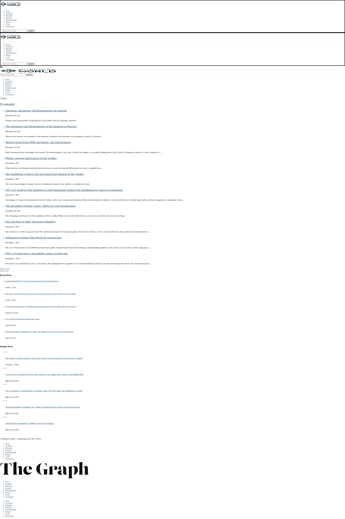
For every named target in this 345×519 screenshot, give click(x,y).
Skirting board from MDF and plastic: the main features (38, 142)
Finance (9, 18)
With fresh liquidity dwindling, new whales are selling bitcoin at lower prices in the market (39, 332)
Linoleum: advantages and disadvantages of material (36, 110)
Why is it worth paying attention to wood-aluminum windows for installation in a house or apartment (64, 189)
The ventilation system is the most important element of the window (44, 174)
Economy (9, 13)
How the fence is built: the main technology (30, 221)
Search (31, 31)
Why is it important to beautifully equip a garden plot (36, 253)
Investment (10, 26)
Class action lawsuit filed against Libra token (22, 319)
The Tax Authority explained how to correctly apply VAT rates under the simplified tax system (43, 391)
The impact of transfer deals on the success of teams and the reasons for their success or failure (41, 294)
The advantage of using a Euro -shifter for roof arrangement (40, 205)
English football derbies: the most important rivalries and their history (32, 281)
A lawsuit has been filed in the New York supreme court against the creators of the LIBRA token (44, 375)
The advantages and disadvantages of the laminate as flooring (41, 126)
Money (8, 22)
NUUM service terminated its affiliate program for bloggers (29, 423)
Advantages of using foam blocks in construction (33, 237)
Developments (11, 20)
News (8, 11)
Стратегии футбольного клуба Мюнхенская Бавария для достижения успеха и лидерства (40, 306)
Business (9, 16)
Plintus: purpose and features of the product (31, 158)
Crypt (8, 24)
